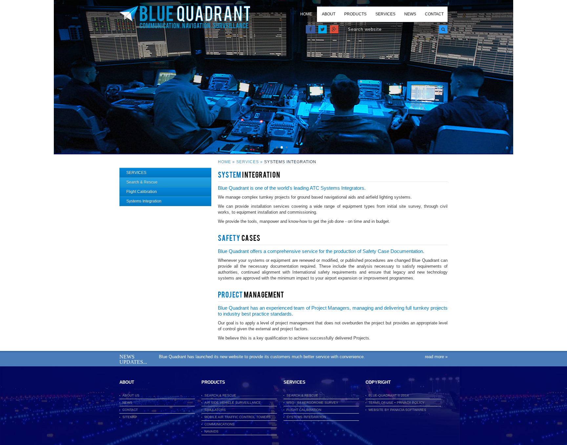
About (328, 14)
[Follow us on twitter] (322, 29)
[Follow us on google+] (334, 29)
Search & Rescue (142, 182)
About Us (130, 395)
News (410, 14)
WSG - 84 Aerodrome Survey (312, 402)
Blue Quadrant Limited (184, 17)
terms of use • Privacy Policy (396, 402)
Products (355, 14)
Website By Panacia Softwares (397, 410)
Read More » (436, 356)
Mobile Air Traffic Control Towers (237, 417)
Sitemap (129, 417)
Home (306, 14)
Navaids (211, 431)
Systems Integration (143, 201)
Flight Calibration (141, 191)
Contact (434, 14)
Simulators (215, 410)
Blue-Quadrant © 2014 (388, 395)
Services (385, 14)
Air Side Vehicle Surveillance (232, 402)
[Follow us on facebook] (310, 29)
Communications (219, 424)
